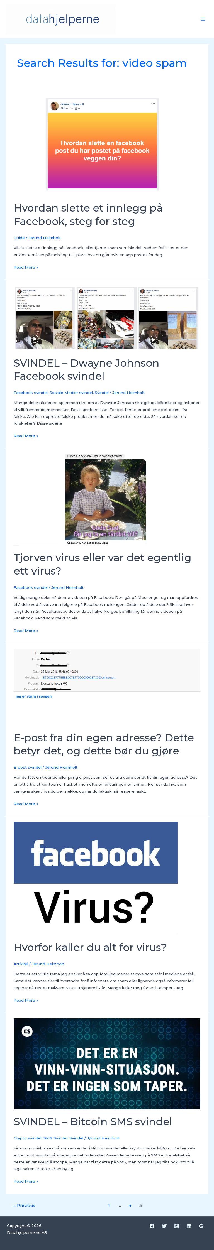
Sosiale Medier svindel (71, 392)
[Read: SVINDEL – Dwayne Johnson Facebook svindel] (107, 318)
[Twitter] (164, 1226)
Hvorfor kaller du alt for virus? (90, 947)
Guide (19, 238)
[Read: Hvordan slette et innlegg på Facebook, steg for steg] (107, 142)
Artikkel (21, 964)
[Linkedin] (188, 1226)
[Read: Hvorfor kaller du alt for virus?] (96, 878)
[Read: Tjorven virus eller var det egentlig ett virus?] (107, 499)
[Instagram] (176, 1226)
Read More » (26, 266)
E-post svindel (28, 767)
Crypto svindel (28, 1138)
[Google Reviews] (201, 1226)
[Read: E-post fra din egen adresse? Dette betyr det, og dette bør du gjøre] (107, 687)
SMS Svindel (55, 1138)
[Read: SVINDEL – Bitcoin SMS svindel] (107, 1064)
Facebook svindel (31, 392)
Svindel (102, 392)
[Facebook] (152, 1226)
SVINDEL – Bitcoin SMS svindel (93, 1122)
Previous (23, 1205)
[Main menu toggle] (203, 19)
